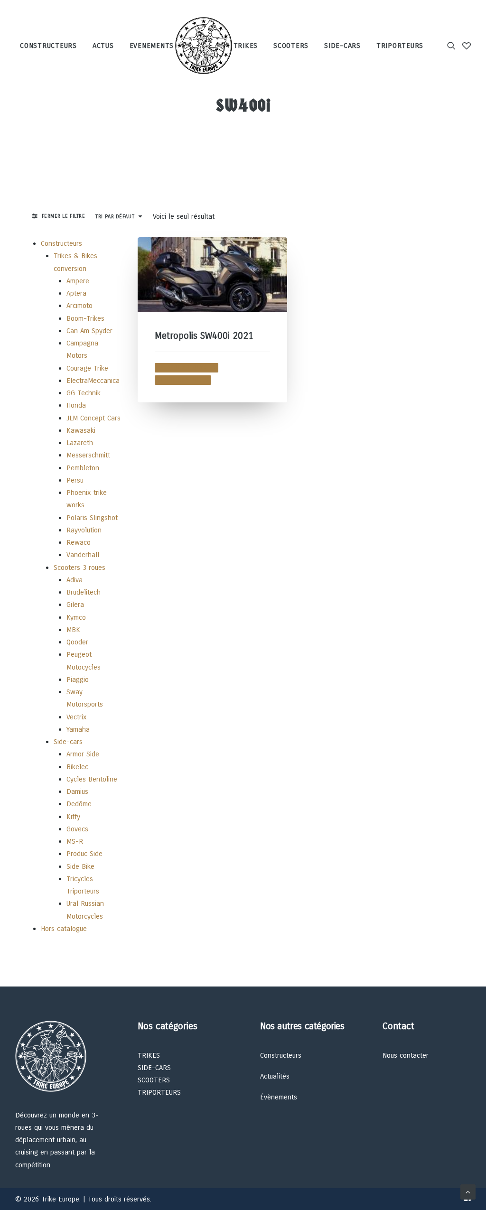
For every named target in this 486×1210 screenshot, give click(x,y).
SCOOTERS (154, 1080)
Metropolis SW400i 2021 (204, 335)
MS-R (74, 841)
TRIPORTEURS (159, 1092)
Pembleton (82, 468)
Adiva (74, 580)
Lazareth (79, 442)
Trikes (246, 45)
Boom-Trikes (85, 318)
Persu (75, 480)
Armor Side (82, 754)
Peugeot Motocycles (186, 367)
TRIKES (149, 1055)
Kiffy (73, 816)
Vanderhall (82, 554)
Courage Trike (87, 368)
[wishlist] (465, 45)
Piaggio (77, 679)
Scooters (290, 45)
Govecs (77, 829)
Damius (77, 791)
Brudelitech (83, 592)
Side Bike (80, 866)
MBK (73, 629)
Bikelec (77, 767)
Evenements (152, 45)
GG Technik (83, 393)
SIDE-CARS (154, 1067)
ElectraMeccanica (93, 380)
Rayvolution (84, 530)
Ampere (77, 281)
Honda (76, 405)
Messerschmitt (88, 455)
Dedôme (79, 804)
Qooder (77, 642)
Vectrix (76, 717)
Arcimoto (79, 305)
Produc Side (84, 853)
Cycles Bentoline (91, 779)
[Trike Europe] (203, 45)
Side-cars (342, 45)
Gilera (75, 604)
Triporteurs (399, 45)
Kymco (76, 617)
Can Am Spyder (89, 330)
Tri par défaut (114, 217)
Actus (103, 45)
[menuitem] (52, 45)
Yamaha (78, 729)
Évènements (278, 1097)
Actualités (275, 1076)
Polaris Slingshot (92, 517)
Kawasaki (80, 430)
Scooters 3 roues (79, 567)
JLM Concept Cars (93, 418)
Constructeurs (48, 45)
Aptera (76, 293)
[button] (453, 45)
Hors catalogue (64, 928)
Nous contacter (406, 1055)
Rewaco (78, 542)
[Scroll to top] (468, 1191)
